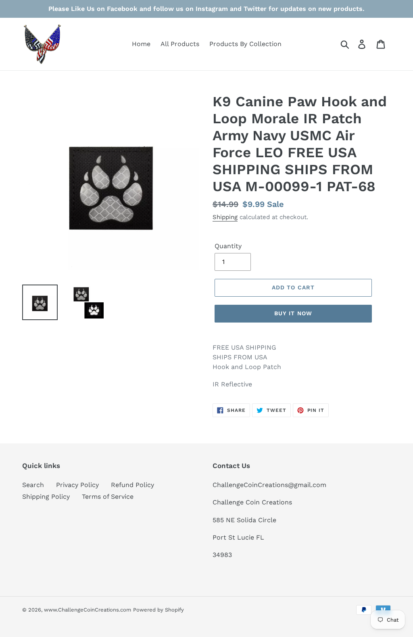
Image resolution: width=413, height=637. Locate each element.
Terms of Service (107, 496)
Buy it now (293, 313)
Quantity (228, 246)
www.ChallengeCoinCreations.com (87, 610)
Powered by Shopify (158, 610)
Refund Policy (132, 485)
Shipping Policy (46, 496)
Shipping (225, 217)
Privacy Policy (77, 485)
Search (33, 485)
